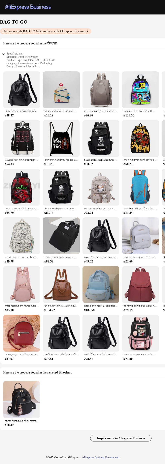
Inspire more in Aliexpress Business (121, 438)
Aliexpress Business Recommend (100, 457)
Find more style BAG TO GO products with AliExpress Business (44, 31)
